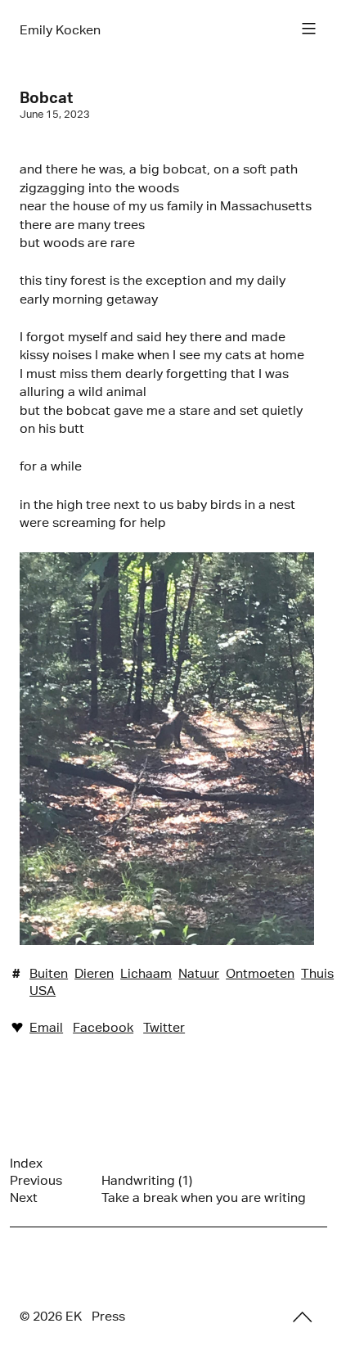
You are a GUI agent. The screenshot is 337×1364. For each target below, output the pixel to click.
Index (26, 1163)
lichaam (146, 973)
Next (24, 1197)
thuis (317, 973)
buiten (48, 973)
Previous (36, 1180)
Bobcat (46, 97)
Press (108, 1316)
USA (42, 990)
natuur (198, 973)
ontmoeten (260, 973)
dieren (94, 973)
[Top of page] (302, 1317)
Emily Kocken (60, 30)
